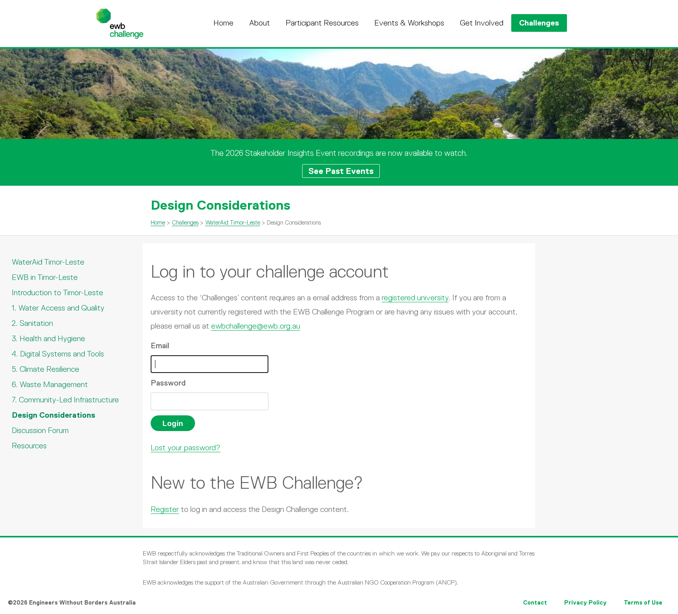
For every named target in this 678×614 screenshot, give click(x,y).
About (259, 22)
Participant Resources (322, 22)
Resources (29, 445)
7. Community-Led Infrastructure (65, 399)
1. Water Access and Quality (58, 307)
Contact (535, 602)
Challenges (539, 22)
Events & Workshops (409, 22)
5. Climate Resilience (45, 369)
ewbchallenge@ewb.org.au (255, 326)
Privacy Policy (585, 602)
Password (168, 382)
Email (160, 345)
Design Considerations (53, 415)
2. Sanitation (32, 323)
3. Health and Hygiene (48, 338)
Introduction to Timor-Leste (57, 292)
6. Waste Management (50, 384)
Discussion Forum (40, 430)
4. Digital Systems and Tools (58, 353)
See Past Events (341, 170)
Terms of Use (643, 602)
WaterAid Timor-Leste (232, 222)
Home (223, 22)
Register (165, 509)
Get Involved (481, 22)
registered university (415, 297)
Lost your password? (186, 447)
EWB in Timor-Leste (45, 277)
